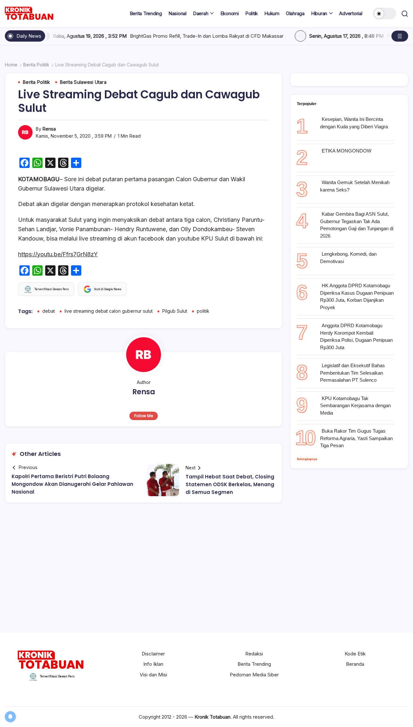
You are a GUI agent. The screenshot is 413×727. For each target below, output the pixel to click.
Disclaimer (153, 654)
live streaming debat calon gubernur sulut (109, 311)
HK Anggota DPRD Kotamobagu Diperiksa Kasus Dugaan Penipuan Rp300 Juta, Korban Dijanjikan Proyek (357, 296)
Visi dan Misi (153, 675)
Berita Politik (36, 64)
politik (203, 311)
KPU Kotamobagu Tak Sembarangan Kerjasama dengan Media (355, 406)
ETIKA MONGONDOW (346, 150)
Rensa (49, 129)
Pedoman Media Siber (254, 675)
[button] (384, 13)
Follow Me (143, 415)
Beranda (355, 664)
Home (11, 64)
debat (48, 311)
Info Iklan (153, 664)
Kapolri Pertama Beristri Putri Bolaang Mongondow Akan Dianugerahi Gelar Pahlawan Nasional (72, 484)
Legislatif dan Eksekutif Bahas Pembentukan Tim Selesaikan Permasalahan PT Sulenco (352, 373)
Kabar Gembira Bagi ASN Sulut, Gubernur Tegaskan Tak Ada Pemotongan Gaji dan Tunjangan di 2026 (356, 225)
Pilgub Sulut (174, 311)
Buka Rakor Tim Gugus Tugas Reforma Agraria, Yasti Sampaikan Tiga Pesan (356, 438)
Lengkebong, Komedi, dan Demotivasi (348, 257)
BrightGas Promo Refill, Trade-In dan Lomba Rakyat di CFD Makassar (179, 36)
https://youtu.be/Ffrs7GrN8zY (58, 254)
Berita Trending (254, 664)
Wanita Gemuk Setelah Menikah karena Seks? (354, 186)
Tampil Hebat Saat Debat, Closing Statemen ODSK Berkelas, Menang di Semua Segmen (230, 484)
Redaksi (254, 654)
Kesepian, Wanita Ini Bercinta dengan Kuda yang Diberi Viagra (354, 122)
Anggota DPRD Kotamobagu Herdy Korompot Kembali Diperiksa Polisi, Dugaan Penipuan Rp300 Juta (356, 336)
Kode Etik (355, 654)
